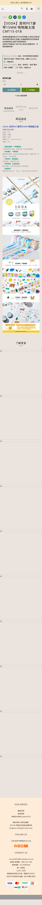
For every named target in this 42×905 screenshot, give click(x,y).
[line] (10, 17)
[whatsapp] (19, 17)
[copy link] (24, 17)
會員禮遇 (21, 813)
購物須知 (21, 811)
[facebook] (15, 17)
